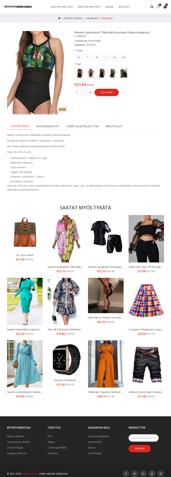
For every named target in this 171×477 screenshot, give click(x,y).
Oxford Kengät (15, 447)
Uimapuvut (92, 18)
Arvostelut (114, 126)
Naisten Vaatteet (62, 6)
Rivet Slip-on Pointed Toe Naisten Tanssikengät (113, 317)
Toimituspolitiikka (57, 447)
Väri (79, 64)
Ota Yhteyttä (95, 453)
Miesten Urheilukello (65, 380)
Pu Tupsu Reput (24, 255)
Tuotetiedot (20, 126)
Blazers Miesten (15, 436)
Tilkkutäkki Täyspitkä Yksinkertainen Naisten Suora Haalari (119, 392)
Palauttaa (53, 453)
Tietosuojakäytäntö (98, 436)
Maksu (51, 441)
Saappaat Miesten (17, 453)
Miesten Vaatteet (89, 6)
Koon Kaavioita (47, 126)
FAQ (50, 436)
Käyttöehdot (95, 441)
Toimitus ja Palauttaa (82, 126)
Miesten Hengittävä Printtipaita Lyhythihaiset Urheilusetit (118, 266)
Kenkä (109, 6)
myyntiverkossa (30, 473)
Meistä (91, 447)
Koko (80, 50)
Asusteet (124, 6)
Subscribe (140, 448)
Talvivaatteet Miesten (18, 441)
